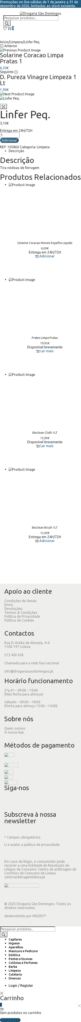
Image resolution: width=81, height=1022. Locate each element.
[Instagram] (21, 800)
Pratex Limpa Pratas (45, 338)
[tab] (45, 151)
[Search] (7, 23)
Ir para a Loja (10, 1020)
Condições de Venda (20, 601)
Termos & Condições (20, 612)
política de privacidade (41, 845)
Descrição (16, 151)
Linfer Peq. (25, 114)
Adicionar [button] (47, 256)
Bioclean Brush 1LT (45, 527)
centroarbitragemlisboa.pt (24, 877)
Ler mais (47, 351)
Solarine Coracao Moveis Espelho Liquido (44, 243)
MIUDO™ (39, 916)
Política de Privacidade (22, 616)
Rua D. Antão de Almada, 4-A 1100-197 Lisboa (27, 645)
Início (4, 42)
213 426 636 (14, 655)
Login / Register (21, 985)
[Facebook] (9, 800)
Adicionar (9, 140)
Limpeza (16, 42)
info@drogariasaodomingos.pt (28, 671)
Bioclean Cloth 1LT (44, 432)
